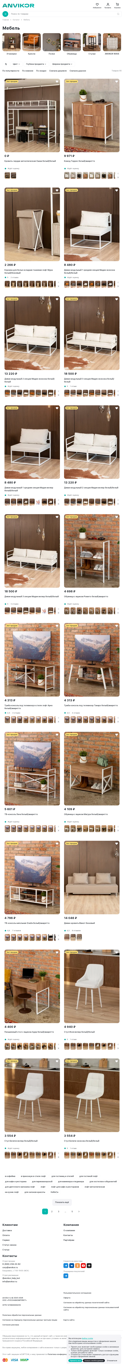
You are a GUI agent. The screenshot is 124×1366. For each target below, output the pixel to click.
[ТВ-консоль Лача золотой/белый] (32, 828)
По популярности (10, 71)
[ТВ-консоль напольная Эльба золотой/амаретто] (25, 937)
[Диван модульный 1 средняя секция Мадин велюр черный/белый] (50, 502)
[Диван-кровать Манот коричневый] (67, 937)
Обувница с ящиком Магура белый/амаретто (86, 814)
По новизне (27, 71)
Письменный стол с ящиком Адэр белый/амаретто (29, 1032)
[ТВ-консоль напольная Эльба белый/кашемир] (13, 937)
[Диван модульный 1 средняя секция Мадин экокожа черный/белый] (110, 284)
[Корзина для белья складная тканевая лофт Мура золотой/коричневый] (32, 284)
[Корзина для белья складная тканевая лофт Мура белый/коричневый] (7, 284)
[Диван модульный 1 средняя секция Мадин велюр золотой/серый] (38, 502)
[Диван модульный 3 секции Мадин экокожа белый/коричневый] (67, 393)
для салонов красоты (34, 1192)
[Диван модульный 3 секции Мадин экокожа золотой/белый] (85, 393)
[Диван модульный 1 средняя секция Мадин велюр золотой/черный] (44, 502)
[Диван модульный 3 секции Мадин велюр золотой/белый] (25, 610)
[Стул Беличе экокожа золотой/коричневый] (91, 1155)
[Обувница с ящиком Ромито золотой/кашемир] (97, 610)
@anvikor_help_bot (11, 1278)
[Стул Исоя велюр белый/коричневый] (67, 1046)
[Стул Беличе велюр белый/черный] (19, 1155)
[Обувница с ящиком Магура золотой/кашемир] (97, 828)
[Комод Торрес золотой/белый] (91, 175)
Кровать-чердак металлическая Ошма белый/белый (30, 161)
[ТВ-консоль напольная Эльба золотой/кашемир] (38, 937)
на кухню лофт (12, 1192)
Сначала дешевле (58, 71)
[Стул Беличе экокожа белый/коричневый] (67, 1155)
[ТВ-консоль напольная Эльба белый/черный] (19, 937)
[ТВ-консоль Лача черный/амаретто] (50, 828)
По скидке (41, 71)
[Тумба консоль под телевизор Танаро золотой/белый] (91, 719)
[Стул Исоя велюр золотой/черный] (104, 1046)
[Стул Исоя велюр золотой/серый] (91, 1046)
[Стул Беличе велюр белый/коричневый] (7, 1155)
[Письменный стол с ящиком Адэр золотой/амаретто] (25, 1046)
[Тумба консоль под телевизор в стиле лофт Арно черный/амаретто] (50, 719)
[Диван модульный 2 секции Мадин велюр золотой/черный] (104, 502)
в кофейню (10, 1176)
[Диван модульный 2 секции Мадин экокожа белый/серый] (13, 393)
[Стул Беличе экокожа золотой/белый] (85, 1155)
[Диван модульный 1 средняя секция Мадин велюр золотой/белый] (25, 502)
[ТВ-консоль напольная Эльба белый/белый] (7, 937)
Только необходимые (93, 1361)
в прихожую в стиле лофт (33, 1176)
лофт (43, 1187)
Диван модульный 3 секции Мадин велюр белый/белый (31, 596)
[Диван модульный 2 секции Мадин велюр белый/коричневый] (67, 502)
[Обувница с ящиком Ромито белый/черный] (79, 610)
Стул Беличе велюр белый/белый (21, 1141)
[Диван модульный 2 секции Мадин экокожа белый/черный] (19, 393)
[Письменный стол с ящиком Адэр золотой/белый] (32, 1046)
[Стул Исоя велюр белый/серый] (73, 1046)
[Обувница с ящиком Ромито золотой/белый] (91, 610)
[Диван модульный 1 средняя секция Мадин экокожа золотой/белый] (85, 284)
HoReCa (54, 1192)
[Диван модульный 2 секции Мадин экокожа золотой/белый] (25, 393)
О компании (69, 1230)
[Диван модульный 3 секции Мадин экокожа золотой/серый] (97, 393)
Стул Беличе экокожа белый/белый (81, 1141)
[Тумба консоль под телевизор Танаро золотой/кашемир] (97, 719)
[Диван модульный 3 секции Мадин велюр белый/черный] (19, 610)
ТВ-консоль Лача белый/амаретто (21, 814)
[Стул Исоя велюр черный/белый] (110, 1046)
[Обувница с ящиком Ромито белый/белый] (67, 610)
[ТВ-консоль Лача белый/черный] (19, 828)
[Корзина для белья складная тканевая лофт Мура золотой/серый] (44, 284)
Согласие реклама (10, 1325)
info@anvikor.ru (9, 1281)
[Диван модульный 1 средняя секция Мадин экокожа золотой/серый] (97, 284)
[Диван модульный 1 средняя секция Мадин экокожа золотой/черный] (104, 284)
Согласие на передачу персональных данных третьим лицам (29, 1320)
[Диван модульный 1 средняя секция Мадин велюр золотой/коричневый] (32, 502)
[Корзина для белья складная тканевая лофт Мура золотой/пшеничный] (38, 284)
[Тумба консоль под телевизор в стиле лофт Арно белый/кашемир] (13, 719)
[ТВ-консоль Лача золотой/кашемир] (38, 828)
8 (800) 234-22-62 (11, 1264)
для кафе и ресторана (15, 1181)
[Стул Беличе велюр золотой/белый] (25, 1155)
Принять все (75, 1361)
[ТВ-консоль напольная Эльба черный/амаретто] (50, 937)
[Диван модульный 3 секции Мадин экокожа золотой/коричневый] (91, 393)
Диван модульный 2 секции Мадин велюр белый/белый (91, 488)
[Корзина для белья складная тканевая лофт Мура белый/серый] (19, 284)
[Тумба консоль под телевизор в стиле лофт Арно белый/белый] (7, 719)
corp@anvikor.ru (10, 1267)
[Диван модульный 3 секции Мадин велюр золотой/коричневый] (32, 610)
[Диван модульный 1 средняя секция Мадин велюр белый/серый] (13, 502)
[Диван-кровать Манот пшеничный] (73, 937)
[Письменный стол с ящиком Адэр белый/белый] (7, 1046)
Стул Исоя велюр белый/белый (79, 1032)
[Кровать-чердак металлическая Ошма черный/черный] (13, 175)
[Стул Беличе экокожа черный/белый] (110, 1155)
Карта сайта (68, 1320)
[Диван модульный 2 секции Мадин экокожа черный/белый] (50, 393)
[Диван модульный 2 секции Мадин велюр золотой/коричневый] (91, 502)
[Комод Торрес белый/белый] (67, 175)
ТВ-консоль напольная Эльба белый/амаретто (27, 923)
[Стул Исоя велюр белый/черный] (79, 1046)
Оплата (6, 1235)
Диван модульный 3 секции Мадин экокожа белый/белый (89, 380)
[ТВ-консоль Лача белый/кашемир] (13, 828)
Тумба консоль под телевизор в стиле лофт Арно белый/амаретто (28, 707)
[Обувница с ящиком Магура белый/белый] (67, 828)
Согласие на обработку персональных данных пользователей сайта (91, 1308)
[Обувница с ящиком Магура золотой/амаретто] (85, 828)
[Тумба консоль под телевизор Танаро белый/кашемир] (73, 719)
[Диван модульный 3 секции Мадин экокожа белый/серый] (73, 393)
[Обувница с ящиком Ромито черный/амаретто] (110, 610)
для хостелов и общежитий (103, 1181)
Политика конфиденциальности (62, 1354)
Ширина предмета (61, 64)
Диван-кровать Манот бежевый (79, 923)
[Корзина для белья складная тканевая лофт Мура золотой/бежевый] (25, 284)
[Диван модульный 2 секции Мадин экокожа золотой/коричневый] (32, 393)
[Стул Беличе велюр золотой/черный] (44, 1155)
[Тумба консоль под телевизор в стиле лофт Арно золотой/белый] (32, 719)
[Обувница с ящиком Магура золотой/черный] (104, 828)
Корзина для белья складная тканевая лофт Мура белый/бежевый (28, 271)
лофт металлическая (95, 1187)
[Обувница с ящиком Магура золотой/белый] (91, 828)
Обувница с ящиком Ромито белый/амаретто (86, 596)
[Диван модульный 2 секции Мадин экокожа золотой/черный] (44, 393)
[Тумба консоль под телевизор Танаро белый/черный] (79, 719)
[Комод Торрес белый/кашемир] (73, 175)
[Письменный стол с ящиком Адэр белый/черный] (19, 1046)
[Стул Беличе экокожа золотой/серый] (97, 1155)
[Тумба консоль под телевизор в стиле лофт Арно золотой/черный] (44, 719)
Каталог (16, 20)
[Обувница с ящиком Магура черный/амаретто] (110, 828)
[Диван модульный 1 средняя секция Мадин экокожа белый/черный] (79, 284)
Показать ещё (62, 1202)
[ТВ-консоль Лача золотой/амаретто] (25, 828)
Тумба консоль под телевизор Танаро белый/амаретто (91, 705)
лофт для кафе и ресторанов (65, 1187)
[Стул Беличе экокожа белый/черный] (79, 1155)
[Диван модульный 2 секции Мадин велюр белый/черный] (79, 502)
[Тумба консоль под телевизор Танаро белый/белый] (67, 719)
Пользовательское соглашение (77, 1293)
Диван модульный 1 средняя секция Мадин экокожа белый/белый (89, 271)
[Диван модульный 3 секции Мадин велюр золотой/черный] (44, 610)
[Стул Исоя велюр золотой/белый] (97, 1046)
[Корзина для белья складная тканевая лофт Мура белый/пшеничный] (13, 284)
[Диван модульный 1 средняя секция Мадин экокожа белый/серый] (73, 284)
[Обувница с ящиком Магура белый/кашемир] (73, 828)
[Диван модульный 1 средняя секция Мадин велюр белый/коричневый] (7, 502)
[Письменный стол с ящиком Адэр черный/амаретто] (50, 1046)
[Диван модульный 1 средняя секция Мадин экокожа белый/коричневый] (67, 284)
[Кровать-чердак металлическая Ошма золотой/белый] (7, 175)
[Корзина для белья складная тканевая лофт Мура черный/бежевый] (50, 284)
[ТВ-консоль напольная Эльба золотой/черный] (44, 937)
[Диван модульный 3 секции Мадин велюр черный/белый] (50, 610)
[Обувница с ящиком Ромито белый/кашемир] (73, 610)
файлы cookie (87, 1338)
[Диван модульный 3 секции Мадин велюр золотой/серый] (38, 610)
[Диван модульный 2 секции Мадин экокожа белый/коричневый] (7, 393)
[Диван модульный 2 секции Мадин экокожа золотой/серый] (38, 393)
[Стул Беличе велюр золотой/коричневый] (32, 1155)
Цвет (15, 64)
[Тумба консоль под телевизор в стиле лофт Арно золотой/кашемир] (38, 719)
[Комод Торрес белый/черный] (79, 175)
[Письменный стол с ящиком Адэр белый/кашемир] (13, 1046)
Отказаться (112, 1361)
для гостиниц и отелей (62, 1176)
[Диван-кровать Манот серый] (79, 937)
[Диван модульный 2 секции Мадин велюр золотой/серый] (97, 502)
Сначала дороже (78, 71)
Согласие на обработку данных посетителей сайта (86, 1303)
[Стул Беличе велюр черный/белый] (50, 1155)
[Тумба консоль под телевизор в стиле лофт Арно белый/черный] (19, 719)
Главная (5, 20)
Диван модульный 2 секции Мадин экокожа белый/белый (29, 380)
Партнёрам (68, 1240)
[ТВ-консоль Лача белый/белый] (7, 828)
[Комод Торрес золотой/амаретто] (85, 175)
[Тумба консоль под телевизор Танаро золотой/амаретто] (85, 719)
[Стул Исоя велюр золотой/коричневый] (85, 1046)
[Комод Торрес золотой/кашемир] (97, 175)
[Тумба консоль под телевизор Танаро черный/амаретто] (110, 719)
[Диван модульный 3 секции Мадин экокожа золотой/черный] (104, 393)
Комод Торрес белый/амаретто (79, 161)
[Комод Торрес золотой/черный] (104, 175)
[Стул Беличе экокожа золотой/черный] (104, 1155)
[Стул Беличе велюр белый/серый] (13, 1155)
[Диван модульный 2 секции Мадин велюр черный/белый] (110, 502)
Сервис (6, 1240)
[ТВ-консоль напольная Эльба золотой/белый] (32, 937)
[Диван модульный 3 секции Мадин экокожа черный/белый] (110, 393)
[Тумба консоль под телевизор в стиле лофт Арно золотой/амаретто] (25, 719)
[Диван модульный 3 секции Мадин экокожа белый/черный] (79, 393)
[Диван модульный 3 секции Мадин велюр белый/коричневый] (7, 610)
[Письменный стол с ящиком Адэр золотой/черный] (44, 1046)
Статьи (5, 1250)
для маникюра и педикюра (71, 1181)
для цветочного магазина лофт (20, 1187)
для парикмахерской (42, 1181)
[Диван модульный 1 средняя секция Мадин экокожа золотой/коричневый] (91, 284)
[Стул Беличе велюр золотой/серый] (38, 1155)
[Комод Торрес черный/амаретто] (110, 175)
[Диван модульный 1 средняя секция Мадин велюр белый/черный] (19, 502)
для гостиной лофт (88, 1176)
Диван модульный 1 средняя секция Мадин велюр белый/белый (28, 489)
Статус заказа (9, 1245)
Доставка (7, 1230)
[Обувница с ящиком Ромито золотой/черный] (104, 610)
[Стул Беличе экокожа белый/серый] (73, 1155)
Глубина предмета (35, 64)
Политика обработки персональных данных (22, 1315)
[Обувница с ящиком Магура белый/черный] (79, 828)
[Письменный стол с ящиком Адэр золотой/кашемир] (38, 1046)
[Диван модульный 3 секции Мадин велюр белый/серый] (13, 610)
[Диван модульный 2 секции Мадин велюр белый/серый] (73, 502)
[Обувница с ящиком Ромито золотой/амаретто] (85, 610)
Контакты (68, 1235)
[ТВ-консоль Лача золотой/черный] (44, 828)
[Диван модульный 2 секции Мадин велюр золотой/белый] (85, 502)
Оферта (66, 1298)
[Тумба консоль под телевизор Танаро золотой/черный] (104, 719)
